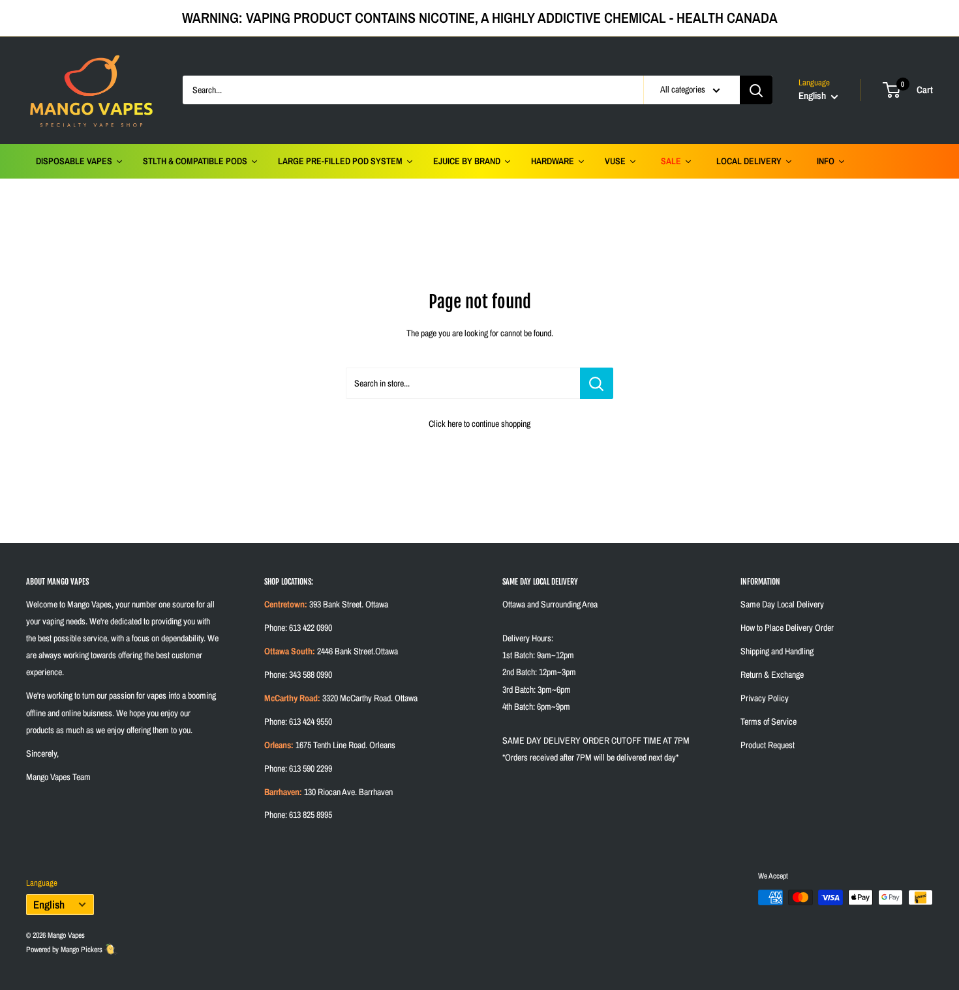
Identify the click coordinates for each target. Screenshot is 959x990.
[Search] (756, 90)
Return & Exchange (772, 674)
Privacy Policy (764, 698)
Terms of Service (768, 721)
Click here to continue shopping (479, 423)
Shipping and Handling (777, 651)
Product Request (767, 745)
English (49, 904)
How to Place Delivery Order (787, 627)
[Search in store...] (596, 383)
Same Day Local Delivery (782, 604)
